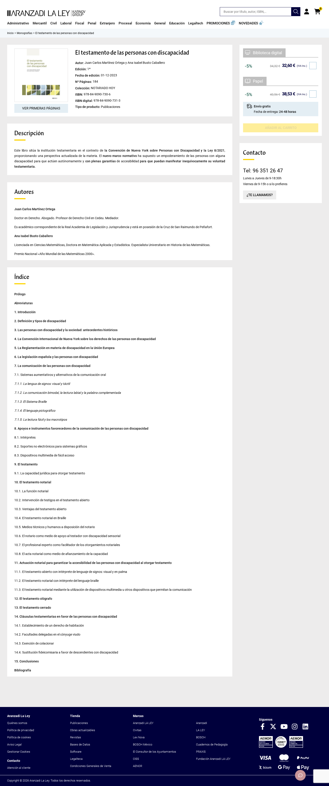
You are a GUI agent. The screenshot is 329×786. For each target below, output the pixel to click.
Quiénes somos (17, 723)
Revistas (75, 737)
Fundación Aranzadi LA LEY (213, 758)
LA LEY (200, 730)
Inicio (10, 33)
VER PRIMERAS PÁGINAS (41, 108)
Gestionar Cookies (18, 751)
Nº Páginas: (84, 82)
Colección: (83, 88)
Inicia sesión (306, 11)
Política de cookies (19, 737)
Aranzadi (201, 723)
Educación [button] (177, 23)
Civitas (137, 730)
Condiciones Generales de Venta (90, 766)
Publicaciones (79, 723)
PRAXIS (201, 751)
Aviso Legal (14, 744)
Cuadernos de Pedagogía (212, 744)
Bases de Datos (80, 744)
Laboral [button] (66, 23)
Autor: (80, 63)
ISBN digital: (84, 100)
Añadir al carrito (281, 128)
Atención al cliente (18, 767)
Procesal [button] (125, 23)
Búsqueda (295, 11)
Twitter (273, 727)
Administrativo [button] (18, 23)
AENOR (137, 766)
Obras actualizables (82, 730)
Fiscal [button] (79, 23)
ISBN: (79, 94)
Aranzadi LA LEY (143, 723)
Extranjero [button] (107, 23)
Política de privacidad (20, 730)
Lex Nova (139, 737)
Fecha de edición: (88, 75)
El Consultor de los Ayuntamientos (154, 751)
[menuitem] (18, 23)
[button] (221, 23)
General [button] (160, 23)
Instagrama (294, 727)
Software (75, 751)
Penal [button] (92, 23)
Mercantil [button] (40, 23)
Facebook (262, 727)
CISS (136, 758)
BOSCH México (142, 744)
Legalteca (76, 758)
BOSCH (200, 737)
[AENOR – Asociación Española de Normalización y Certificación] (281, 746)
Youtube (284, 727)
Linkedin (305, 727)
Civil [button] (53, 23)
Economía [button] (143, 23)
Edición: (81, 69)
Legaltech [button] (195, 23)
